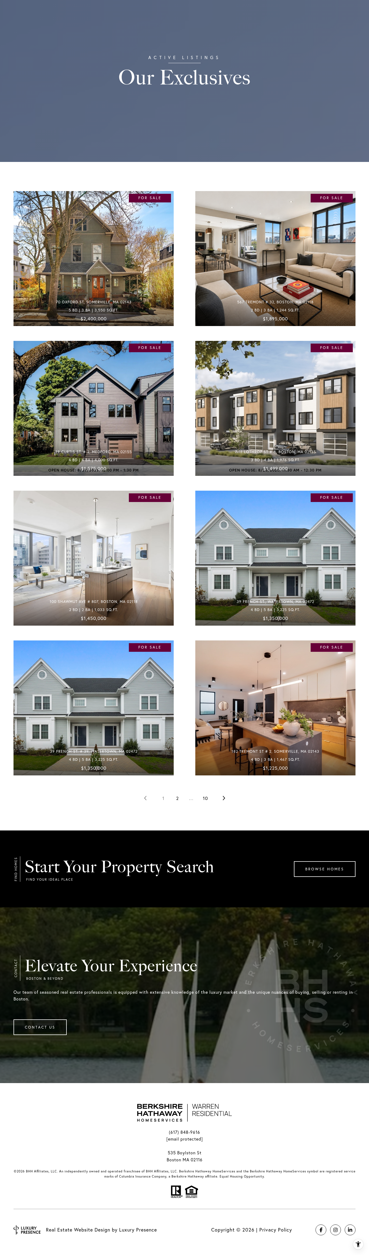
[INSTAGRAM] (335, 1230)
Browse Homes (324, 869)
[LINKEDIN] (350, 1230)
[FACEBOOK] (321, 1230)
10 (205, 798)
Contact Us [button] (40, 1027)
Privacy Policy (275, 1230)
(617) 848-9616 (184, 1132)
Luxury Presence (138, 1230)
